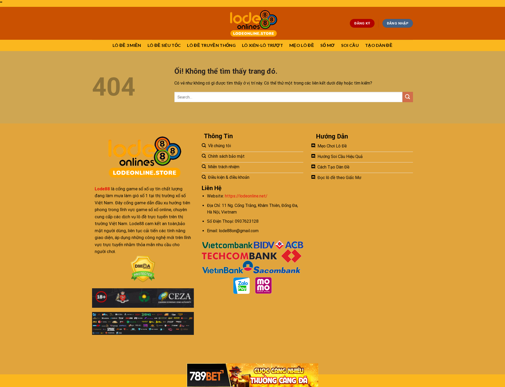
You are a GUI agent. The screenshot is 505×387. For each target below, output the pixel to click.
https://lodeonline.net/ (246, 196)
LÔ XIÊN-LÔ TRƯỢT (262, 45)
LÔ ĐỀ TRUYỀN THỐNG (211, 45)
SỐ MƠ (327, 45)
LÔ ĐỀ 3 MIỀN (127, 45)
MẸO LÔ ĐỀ (301, 45)
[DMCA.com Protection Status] (143, 269)
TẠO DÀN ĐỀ (378, 45)
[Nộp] (407, 97)
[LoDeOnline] (252, 23)
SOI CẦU (350, 45)
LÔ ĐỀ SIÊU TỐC (164, 45)
